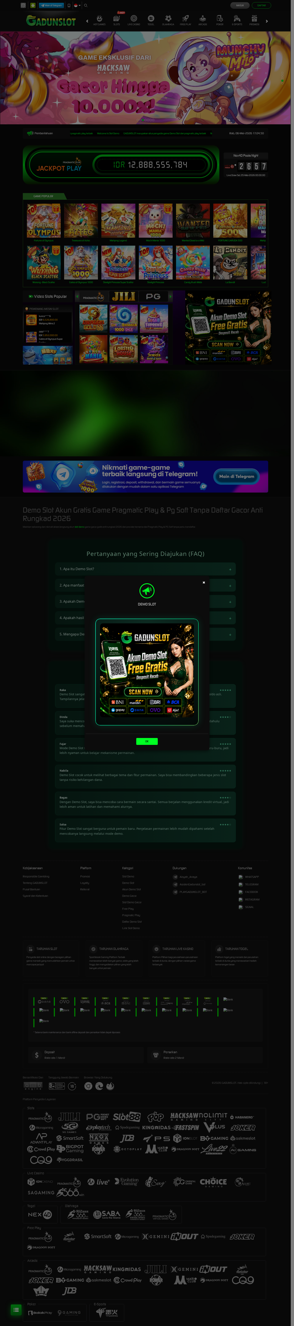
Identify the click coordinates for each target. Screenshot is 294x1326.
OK (147, 741)
